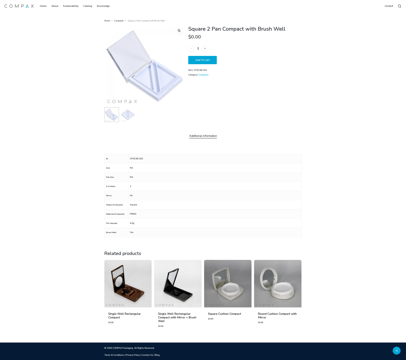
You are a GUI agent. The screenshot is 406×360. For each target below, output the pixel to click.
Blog (157, 355)
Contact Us (147, 355)
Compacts (119, 20)
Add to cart (202, 60)
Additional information (203, 136)
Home (107, 20)
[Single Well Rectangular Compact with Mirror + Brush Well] (178, 283)
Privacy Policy (133, 355)
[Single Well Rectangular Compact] (128, 283)
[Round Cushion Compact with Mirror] (277, 283)
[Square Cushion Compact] (228, 283)
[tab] (203, 136)
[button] (179, 31)
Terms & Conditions (114, 355)
